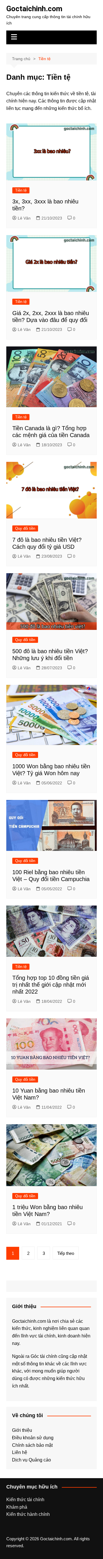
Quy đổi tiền (25, 528)
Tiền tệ (21, 190)
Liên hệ (19, 1452)
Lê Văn (24, 218)
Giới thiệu (22, 1430)
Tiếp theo (65, 1253)
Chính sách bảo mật (32, 1445)
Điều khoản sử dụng (33, 1437)
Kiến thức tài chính (25, 1499)
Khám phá (16, 1507)
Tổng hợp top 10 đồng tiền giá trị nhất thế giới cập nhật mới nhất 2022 (50, 985)
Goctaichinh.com (34, 8)
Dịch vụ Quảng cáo (31, 1459)
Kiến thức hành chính (28, 1514)
